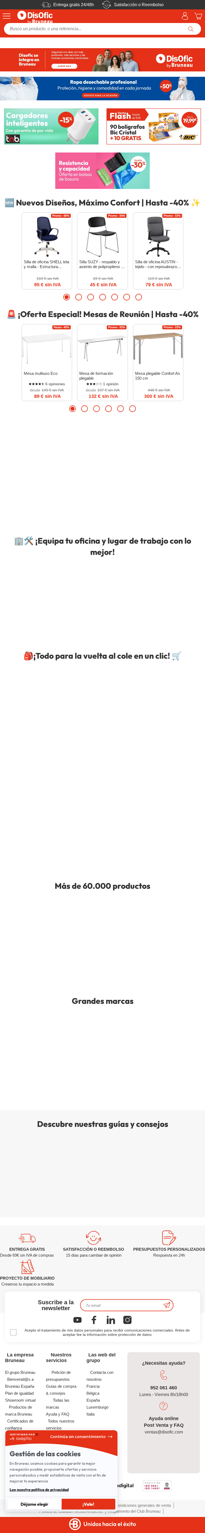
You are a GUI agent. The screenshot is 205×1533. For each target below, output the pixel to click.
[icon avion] (167, 1305)
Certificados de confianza (19, 1424)
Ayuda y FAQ (57, 1414)
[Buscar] (191, 29)
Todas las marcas (58, 1403)
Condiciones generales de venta (143, 1505)
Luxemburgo (97, 1407)
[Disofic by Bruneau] (102, 59)
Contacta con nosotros (99, 1376)
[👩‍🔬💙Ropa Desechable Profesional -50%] (102, 88)
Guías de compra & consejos (61, 1389)
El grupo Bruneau (20, 1372)
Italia (90, 1414)
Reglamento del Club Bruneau (134, 1511)
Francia (93, 1386)
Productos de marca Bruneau (18, 1410)
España (93, 1400)
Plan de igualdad (19, 1393)
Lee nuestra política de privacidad (39, 1489)
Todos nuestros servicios (60, 1424)
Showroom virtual (20, 1400)
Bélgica (92, 1393)
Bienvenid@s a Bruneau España (19, 1383)
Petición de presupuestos (58, 1376)
